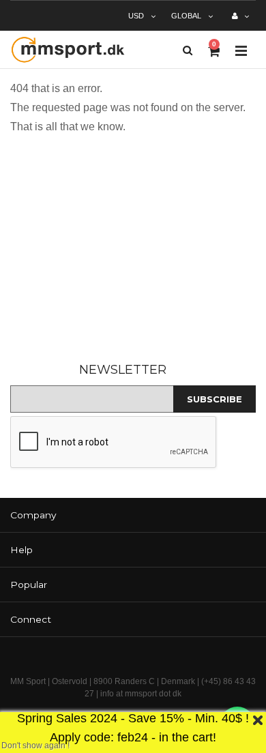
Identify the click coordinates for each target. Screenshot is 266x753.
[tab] (133, 515)
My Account (240, 21)
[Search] (187, 50)
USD (136, 16)
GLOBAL (186, 16)
